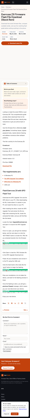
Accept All (14, 414)
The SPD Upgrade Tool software (14, 179)
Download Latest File (16, 43)
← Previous (6, 310)
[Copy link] (25, 303)
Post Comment (6, 351)
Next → (26, 310)
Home (2, 7)
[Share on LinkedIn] (15, 303)
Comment (6, 321)
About (2, 397)
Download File (7, 166)
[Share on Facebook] (11, 303)
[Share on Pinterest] (22, 303)
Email (5, 341)
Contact (3, 399)
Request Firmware (8, 368)
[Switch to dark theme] (13, 2)
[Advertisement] (15, 61)
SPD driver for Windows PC (12, 182)
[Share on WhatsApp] (18, 303)
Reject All (6, 414)
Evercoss (8, 7)
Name (5, 336)
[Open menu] (27, 2)
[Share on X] (8, 303)
